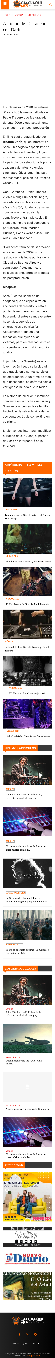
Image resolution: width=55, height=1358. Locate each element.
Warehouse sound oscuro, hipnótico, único (28, 561)
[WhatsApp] (35, 42)
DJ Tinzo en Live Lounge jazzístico (28, 693)
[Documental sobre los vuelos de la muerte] (27, 1038)
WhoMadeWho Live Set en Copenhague (28, 736)
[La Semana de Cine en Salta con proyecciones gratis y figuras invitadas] (27, 873)
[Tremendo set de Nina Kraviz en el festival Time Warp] (27, 492)
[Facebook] (22, 42)
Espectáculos (14, 944)
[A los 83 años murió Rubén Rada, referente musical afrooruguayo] (27, 770)
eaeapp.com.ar (33, 1355)
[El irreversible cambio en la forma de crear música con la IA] (27, 821)
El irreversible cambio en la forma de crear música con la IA (25, 1156)
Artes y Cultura (15, 893)
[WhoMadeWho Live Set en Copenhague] (27, 714)
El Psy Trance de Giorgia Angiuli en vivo (28, 604)
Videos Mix (34, 15)
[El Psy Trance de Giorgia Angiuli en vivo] (27, 581)
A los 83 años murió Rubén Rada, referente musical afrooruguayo (24, 1014)
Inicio (6, 15)
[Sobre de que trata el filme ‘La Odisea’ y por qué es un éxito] (27, 925)
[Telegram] (42, 42)
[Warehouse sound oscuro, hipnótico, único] (27, 539)
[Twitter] (27, 1334)
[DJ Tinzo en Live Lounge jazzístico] (27, 671)
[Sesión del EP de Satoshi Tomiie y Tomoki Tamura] (27, 624)
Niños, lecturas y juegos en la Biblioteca (27, 1108)
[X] (29, 42)
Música (19, 15)
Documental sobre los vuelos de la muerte (24, 1062)
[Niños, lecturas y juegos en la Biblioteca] (27, 1087)
